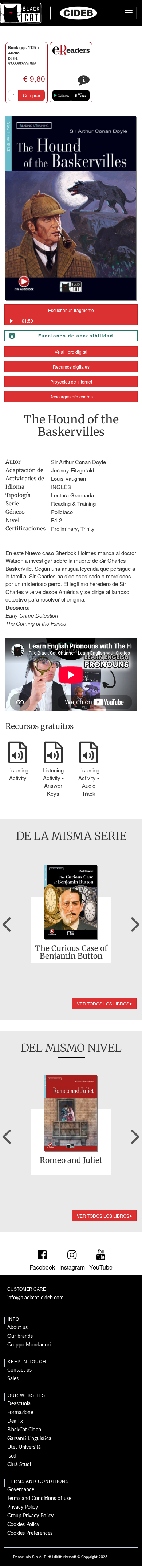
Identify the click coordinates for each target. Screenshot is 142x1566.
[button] (6, 922)
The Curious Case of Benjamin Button (71, 952)
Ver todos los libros (103, 1003)
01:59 (27, 320)
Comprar (31, 95)
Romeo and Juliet (71, 1160)
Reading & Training (73, 503)
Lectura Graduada (72, 495)
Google (61, 95)
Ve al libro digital (71, 352)
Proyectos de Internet (71, 381)
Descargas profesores (71, 396)
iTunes (80, 95)
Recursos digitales (71, 367)
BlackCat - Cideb (49, 12)
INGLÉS (61, 487)
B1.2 (56, 520)
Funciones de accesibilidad (75, 335)
